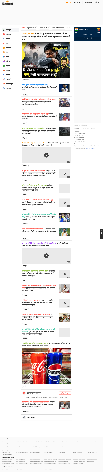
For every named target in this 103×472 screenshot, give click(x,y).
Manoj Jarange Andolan (7, 443)
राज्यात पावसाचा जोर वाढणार (6, 461)
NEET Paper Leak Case (78, 441)
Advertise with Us (78, 125)
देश (24, 138)
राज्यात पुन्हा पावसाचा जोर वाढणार (21, 463)
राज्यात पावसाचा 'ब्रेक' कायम (35, 459)
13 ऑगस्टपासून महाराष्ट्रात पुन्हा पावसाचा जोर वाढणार (79, 461)
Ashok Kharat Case (63, 443)
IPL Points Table (48, 445)
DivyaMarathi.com (79, 139)
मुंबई (24, 109)
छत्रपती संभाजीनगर (53, 397)
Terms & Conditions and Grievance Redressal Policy (85, 127)
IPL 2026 (61, 445)
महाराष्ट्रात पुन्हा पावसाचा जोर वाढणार (36, 461)
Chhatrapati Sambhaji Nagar (22, 452)
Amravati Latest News (7, 454)
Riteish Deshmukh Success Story (51, 443)
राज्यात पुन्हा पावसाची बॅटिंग (20, 461)
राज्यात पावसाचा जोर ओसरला (78, 463)
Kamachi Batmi (76, 443)
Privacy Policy (94, 128)
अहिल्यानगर (39, 397)
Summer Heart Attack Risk (22, 445)
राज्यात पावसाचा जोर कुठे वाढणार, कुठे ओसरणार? (79, 459)
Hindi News (46, 446)
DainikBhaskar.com (79, 133)
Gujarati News (62, 446)
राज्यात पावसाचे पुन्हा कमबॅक (63, 461)
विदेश (24, 224)
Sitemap (85, 125)
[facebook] (61, 79)
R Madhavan (75, 445)
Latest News (18, 446)
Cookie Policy (86, 128)
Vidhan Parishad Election (92, 441)
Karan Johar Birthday (6, 446)
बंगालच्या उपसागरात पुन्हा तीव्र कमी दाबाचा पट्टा (65, 459)
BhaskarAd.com (78, 143)
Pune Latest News (48, 452)
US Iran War (4, 441)
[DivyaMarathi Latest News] (7, 4)
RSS (81, 128)
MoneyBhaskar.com (79, 141)
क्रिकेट (25, 94)
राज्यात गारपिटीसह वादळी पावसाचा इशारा (8, 463)
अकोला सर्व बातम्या (65, 393)
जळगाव (61, 397)
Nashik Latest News (77, 452)
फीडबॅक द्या (101, 232)
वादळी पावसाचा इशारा (90, 461)
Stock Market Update (63, 441)
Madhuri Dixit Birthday (35, 446)
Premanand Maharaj (91, 445)
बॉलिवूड (24, 266)
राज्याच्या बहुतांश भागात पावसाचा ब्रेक (50, 459)
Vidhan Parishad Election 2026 (51, 441)
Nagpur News (62, 452)
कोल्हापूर (45, 397)
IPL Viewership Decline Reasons (36, 441)
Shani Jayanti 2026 (34, 443)
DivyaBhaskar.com (79, 135)
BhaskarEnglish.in (79, 137)
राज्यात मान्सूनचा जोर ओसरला (7, 459)
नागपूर (66, 397)
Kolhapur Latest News (92, 452)
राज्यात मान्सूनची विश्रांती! (20, 459)
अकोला (27, 397)
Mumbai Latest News (35, 452)
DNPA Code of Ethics (90, 148)
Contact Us (76, 128)
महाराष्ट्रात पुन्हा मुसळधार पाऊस (50, 463)
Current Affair (90, 443)
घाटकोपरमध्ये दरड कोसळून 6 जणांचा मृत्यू (51, 461)
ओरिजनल (25, 80)
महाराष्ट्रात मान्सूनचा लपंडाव (92, 459)
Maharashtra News (6, 452)
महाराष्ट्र (25, 180)
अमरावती (33, 397)
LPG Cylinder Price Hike (21, 441)
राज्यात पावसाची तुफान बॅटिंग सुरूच (36, 463)
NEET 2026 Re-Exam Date (7, 445)
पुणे (24, 209)
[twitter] (64, 79)
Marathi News (33, 445)
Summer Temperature (21, 443)
